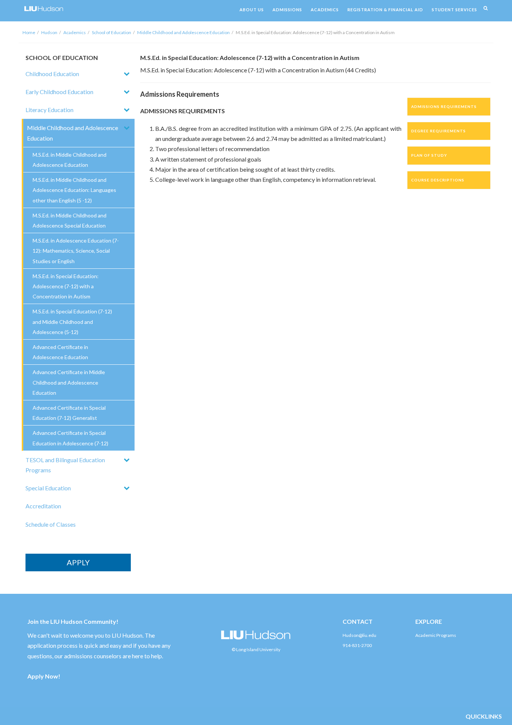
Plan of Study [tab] (429, 155)
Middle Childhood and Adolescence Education (183, 32)
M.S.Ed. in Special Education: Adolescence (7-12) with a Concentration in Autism (66, 286)
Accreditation (43, 505)
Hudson (49, 32)
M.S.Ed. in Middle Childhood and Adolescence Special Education (69, 220)
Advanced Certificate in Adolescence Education (60, 352)
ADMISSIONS (287, 9)
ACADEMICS (325, 9)
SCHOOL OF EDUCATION (61, 57)
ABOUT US (252, 9)
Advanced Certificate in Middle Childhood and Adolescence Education (69, 382)
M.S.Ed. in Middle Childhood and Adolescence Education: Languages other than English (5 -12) (74, 190)
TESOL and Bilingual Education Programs (65, 464)
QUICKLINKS (484, 716)
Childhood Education (52, 73)
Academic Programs (435, 635)
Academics (74, 32)
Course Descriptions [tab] (437, 180)
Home (28, 32)
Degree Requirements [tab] (438, 131)
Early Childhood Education (59, 91)
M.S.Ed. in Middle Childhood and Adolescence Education (69, 159)
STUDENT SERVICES (454, 9)
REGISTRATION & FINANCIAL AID (385, 9)
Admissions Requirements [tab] (444, 106)
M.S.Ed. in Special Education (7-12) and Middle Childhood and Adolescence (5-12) (72, 321)
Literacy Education (49, 109)
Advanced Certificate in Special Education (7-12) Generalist (69, 412)
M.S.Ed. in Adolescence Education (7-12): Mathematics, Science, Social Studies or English (76, 250)
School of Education (111, 32)
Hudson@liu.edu (359, 635)
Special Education (48, 487)
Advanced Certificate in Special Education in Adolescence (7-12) (70, 438)
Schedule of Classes (50, 524)
